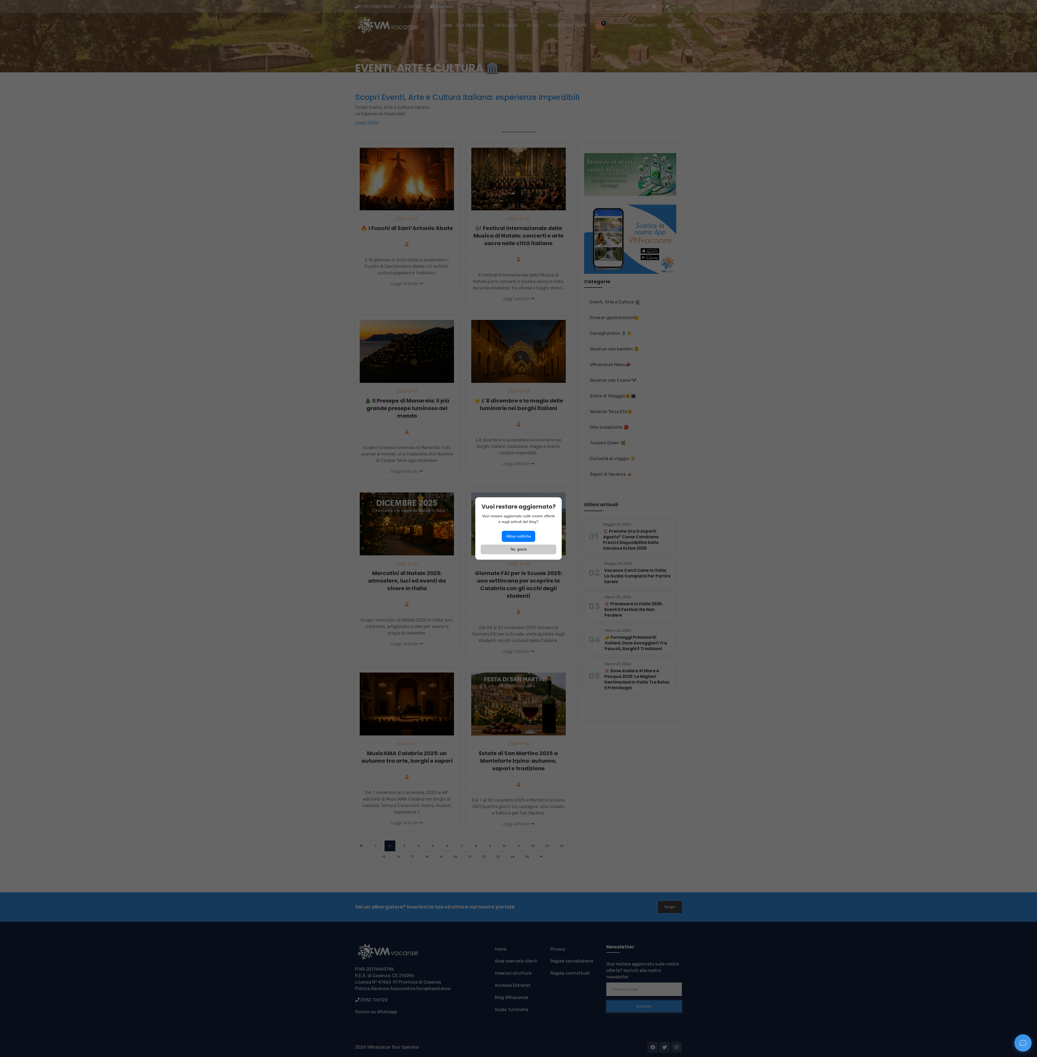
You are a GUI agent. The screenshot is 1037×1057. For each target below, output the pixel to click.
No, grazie (519, 549)
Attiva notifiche (518, 536)
